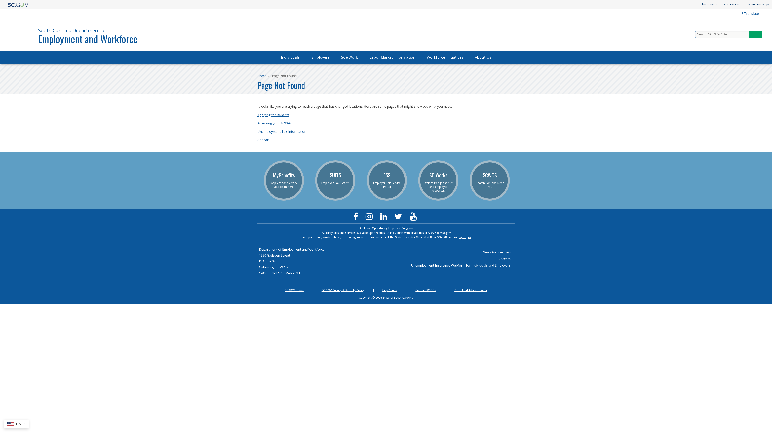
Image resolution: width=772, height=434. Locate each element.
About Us (483, 57)
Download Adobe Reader (470, 290)
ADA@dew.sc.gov (439, 233)
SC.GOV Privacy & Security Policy (343, 290)
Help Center (389, 290)
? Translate (750, 13)
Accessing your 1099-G (274, 123)
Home (261, 76)
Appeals (263, 140)
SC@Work (349, 57)
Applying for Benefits (273, 115)
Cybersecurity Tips (758, 4)
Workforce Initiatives (445, 57)
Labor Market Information (392, 57)
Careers (505, 259)
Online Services (708, 4)
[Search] (755, 34)
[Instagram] (370, 218)
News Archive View (496, 252)
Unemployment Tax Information (281, 131)
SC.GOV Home (294, 290)
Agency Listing (732, 4)
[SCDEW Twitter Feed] (399, 218)
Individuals (290, 57)
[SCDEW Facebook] (356, 218)
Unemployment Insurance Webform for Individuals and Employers (461, 265)
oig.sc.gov (465, 237)
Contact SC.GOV (425, 290)
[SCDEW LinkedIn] (384, 218)
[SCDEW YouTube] (414, 218)
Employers (320, 57)
